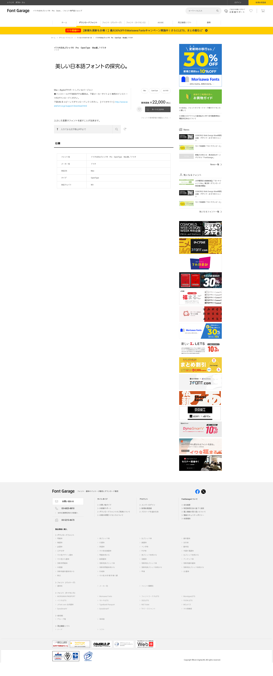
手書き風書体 (188, 551)
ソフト (102, 629)
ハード (59, 629)
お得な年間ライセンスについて (111, 515)
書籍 (209, 22)
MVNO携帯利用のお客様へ (68, 513)
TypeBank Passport (107, 604)
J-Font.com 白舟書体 (65, 604)
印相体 (102, 571)
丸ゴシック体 (146, 538)
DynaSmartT (104, 608)
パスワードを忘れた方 (150, 512)
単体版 (102, 619)
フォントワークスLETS (150, 596)
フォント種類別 (147, 586)
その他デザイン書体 (65, 555)
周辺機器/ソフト (185, 22)
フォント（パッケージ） (112, 22)
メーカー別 (103, 586)
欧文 (59, 575)
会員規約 (187, 518)
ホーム (64, 22)
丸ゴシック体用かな (191, 555)
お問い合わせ (68, 501)
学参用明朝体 (62, 563)
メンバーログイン (148, 505)
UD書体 (186, 571)
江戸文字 (60, 551)
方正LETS (145, 600)
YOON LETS (187, 600)
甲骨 (143, 571)
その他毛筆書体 (105, 551)
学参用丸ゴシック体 (149, 563)
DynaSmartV (62, 608)
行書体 (102, 542)
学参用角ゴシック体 (107, 563)
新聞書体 (102, 559)
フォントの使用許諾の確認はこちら (154, 118)
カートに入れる (158, 109)
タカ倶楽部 (187, 608)
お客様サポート (105, 508)
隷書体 (144, 542)
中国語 (59, 567)
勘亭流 (186, 546)
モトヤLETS (103, 600)
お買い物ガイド (105, 505)
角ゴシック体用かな (149, 555)
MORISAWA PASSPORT (66, 596)
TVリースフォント (148, 608)
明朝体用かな (104, 555)
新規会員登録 (261, 2)
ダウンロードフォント (88, 22)
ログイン (237, 2)
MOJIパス (187, 604)
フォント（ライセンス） (136, 22)
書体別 (59, 586)
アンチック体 (188, 559)
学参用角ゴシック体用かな (151, 567)
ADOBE (161, 22)
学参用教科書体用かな (65, 571)
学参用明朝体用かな (107, 567)
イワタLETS (61, 600)
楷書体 (59, 542)
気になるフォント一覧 (209, 211)
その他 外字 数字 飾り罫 (84, 38)
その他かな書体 (63, 559)
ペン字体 (144, 546)
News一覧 (214, 164)
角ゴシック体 (104, 538)
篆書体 (59, 546)
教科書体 (186, 538)
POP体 (143, 551)
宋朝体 (144, 559)
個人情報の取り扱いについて (195, 512)
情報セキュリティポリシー (194, 515)
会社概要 (187, 505)
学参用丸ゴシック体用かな (193, 567)
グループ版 (61, 619)
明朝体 (59, 538)
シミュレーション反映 (116, 129)
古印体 (186, 542)
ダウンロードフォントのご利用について (114, 512)
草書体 (102, 546)
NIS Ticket (145, 604)
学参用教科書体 (189, 563)
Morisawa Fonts (105, 596)
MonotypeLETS (189, 596)
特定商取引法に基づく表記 (194, 508)
